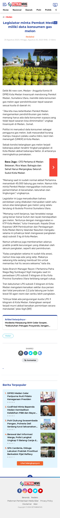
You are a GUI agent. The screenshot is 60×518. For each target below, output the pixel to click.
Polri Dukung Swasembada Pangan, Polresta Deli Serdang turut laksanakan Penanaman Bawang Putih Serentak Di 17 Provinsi (22, 423)
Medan (8, 336)
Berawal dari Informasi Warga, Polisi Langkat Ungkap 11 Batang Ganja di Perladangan (22, 437)
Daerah (28, 10)
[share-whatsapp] (35, 353)
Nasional (17, 10)
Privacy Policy (46, 501)
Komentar (31, 360)
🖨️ (20, 353)
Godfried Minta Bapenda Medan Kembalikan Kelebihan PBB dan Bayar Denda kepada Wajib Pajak (22, 409)
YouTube (42, 494)
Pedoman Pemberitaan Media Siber (23, 501)
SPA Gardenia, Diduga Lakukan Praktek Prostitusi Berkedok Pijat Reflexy (22, 451)
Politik (48, 10)
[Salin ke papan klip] (40, 353)
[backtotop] (30, 477)
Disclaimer (27, 504)
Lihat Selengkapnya (29, 463)
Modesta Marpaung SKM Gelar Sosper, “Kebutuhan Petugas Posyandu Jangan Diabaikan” (27, 324)
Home (6, 10)
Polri (39, 10)
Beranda (25, 497)
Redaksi (34, 497)
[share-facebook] (26, 353)
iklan (35, 504)
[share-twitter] (31, 353)
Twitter (36, 494)
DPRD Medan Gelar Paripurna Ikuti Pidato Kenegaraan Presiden (19, 396)
